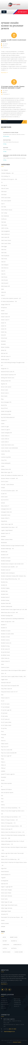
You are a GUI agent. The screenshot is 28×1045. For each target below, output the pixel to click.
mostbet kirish (4, 594)
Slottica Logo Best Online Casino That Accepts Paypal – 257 (12, 855)
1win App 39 (4, 185)
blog (2, 399)
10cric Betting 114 (5, 176)
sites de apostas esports (7, 792)
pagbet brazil (4, 679)
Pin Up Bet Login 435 (6, 710)
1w (2, 182)
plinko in (3, 762)
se (1, 786)
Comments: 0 (6, 47)
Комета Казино (5, 923)
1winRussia (3, 219)
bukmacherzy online (6, 414)
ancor (4, 937)
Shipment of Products (6, 789)
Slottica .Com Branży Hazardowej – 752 (10, 807)
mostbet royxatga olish (7, 615)
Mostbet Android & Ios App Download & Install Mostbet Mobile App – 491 (12, 547)
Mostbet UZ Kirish (5, 637)
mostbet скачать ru (6, 643)
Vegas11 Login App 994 (6, 886)
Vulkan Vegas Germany (6, 908)
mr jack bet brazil (5, 652)
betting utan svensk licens (7, 377)
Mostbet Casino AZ (5, 570)
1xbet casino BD (5, 237)
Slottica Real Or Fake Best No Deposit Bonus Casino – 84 (14, 864)
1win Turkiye (4, 213)
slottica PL (14, 948)
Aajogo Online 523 (5, 304)
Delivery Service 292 (6, 469)
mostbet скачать (5, 640)
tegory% (3, 877)
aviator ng (3, 332)
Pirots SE (3, 740)
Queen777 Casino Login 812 (8, 774)
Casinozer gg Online (6, 457)
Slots (2, 798)
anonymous (4, 307)
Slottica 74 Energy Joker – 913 (8, 823)
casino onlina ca (5, 435)
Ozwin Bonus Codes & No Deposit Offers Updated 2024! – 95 (13, 672)
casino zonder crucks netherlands (9, 448)
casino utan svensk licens (7, 445)
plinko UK (3, 765)
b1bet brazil (4, 338)
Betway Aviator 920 (6, 380)
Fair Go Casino (4, 481)
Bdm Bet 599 (4, 353)
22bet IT (3, 295)
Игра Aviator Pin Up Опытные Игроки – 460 (12, 917)
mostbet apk (4, 551)
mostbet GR (4, 585)
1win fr (3, 203)
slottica (3, 804)
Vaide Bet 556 (4, 883)
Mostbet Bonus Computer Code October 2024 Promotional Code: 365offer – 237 (12, 565)
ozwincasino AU (17, 944)
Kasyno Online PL (5, 518)
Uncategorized (4, 880)
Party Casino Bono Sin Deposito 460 (10, 685)
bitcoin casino (4, 390)
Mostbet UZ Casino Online (7, 633)
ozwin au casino (5, 667)
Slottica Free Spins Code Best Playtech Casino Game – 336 (14, 849)
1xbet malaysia (4, 264)
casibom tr (4, 420)
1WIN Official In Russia (6, 209)
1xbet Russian (4, 280)
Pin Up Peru (4, 728)
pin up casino (4, 716)
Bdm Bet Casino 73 (5, 356)
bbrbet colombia (5, 347)
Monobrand (4, 542)
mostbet (5, 941)
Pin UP (2, 701)
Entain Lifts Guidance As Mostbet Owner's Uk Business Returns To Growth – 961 (12, 477)
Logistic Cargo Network (6, 530)
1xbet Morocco (4, 268)
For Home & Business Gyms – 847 (9, 490)
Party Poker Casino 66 (6, 688)
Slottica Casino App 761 (6, 829)
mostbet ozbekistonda (6, 606)
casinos (3, 454)
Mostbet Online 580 (6, 603)
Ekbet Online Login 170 (6, 472)
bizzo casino (4, 396)
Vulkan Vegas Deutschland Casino (9, 905)
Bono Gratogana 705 (6, 402)
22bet (2, 289)
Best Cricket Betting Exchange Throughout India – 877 (13, 364)
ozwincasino (6, 944)
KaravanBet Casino (5, 515)
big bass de (4, 383)
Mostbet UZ (4, 627)
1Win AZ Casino (5, 188)
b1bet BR (3, 335)
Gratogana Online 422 (6, 512)
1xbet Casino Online (6, 243)
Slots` (2, 801)
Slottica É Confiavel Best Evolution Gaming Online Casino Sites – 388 (13, 837)
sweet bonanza (5, 871)
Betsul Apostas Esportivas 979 (8, 374)
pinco (2, 731)
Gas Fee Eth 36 (4, 499)
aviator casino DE (5, 316)
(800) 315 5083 (12, 1029)
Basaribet (3, 344)
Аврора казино (6, 952)
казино (3, 920)
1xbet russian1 (4, 283)
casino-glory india (5, 451)
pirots (2, 737)
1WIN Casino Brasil (5, 197)
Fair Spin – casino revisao (7, 484)
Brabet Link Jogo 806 (6, 411)
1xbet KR (3, 261)
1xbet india (3, 252)
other (2, 664)
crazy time (4, 460)
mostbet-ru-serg (5, 646)
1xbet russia (4, 277)
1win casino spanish (6, 200)
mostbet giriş (4, 582)
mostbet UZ (14, 941)
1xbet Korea (4, 258)
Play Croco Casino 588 (6, 749)
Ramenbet (3, 777)
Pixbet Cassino (4, 743)
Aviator (3, 310)
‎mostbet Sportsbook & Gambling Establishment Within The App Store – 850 (12, 620)
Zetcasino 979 (4, 914)
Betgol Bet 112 (4, 368)
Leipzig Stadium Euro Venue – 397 (9, 527)
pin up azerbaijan (5, 707)
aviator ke (3, 326)
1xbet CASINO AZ (5, 234)
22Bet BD (3, 292)
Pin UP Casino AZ (5, 719)
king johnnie (4, 521)
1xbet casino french (6, 240)
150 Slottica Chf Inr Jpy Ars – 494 (9, 179)
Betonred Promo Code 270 (7, 371)
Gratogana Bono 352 (6, 509)
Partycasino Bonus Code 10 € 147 (9, 691)
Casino (2, 423)
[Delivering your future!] (14, 4)
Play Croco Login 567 (6, 756)
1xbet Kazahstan (5, 255)
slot (2, 795)
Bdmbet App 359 (5, 359)
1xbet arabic (4, 225)
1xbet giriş (3, 249)
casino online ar (5, 438)
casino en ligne (5, 426)
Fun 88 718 (3, 493)
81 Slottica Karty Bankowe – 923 (9, 301)
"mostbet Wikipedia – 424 (7, 173)
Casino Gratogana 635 (6, 432)
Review (3, 780)
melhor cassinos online (6, 539)
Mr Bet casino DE (5, 649)
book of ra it (4, 408)
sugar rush (4, 868)
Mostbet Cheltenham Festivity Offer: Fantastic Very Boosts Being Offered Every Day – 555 (13, 577)
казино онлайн (19, 952)
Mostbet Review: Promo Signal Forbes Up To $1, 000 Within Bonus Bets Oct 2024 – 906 (14, 611)
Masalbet (3, 536)
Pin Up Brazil (4, 713)
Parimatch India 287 (6, 682)
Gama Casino (4, 496)
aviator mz (3, 329)
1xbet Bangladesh (5, 231)
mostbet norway (5, 600)
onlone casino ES (5, 661)
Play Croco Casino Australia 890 (9, 752)
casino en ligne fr (5, 429)
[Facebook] (6, 989)
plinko (2, 759)
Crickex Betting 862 (5, 463)
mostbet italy (4, 591)
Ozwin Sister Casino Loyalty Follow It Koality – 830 (13, 676)
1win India (3, 206)
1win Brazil (3, 194)
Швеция (3, 926)
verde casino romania (6, 896)
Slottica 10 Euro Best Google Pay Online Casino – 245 (13, 812)
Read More (4, 72)
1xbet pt (3, 271)
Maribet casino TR (5, 533)
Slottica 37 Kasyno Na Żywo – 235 (9, 820)
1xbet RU (3, 274)
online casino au (5, 658)
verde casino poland (6, 893)
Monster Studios (17, 1042)
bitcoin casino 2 (5, 393)
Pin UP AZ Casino (5, 704)
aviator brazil (4, 313)
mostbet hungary (5, 588)
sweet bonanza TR (5, 874)
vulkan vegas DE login (6, 902)
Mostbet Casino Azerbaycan (8, 573)
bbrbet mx (3, 350)
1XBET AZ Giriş (4, 228)
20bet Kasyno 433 (5, 286)
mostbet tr (4, 624)
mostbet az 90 (4, 554)
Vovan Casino (4, 899)
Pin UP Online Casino (6, 725)
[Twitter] (2, 989)
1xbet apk (3, 222)
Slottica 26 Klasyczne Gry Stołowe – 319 (11, 817)
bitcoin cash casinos (6, 387)
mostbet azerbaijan (6, 560)
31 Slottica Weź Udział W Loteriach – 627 (11, 298)
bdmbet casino (13, 937)
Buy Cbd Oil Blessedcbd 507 (8, 417)
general (4, 45)
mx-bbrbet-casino (5, 655)
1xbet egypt (4, 246)
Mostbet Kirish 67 (5, 597)
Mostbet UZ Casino (5, 630)
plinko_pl (3, 768)
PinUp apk (3, 734)
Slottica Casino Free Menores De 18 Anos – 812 (12, 832)
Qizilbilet (3, 771)
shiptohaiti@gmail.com (9, 1031)
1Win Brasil (3, 191)
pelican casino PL (5, 698)
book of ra (4, 405)
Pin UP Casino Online (6, 722)
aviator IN (3, 322)
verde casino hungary (6, 889)
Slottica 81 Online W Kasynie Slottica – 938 (11, 826)
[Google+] (9, 989)
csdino (2, 466)
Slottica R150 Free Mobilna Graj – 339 (10, 859)
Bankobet (3, 341)
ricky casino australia (6, 783)
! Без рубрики (4, 170)
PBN (2, 694)
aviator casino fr (5, 319)
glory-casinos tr (5, 506)
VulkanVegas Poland (6, 911)
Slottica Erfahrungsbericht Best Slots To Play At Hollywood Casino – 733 (12, 843)
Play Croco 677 (4, 746)
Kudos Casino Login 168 (7, 524)
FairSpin (3, 487)
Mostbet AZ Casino (5, 557)
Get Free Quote (22, 12)
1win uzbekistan (5, 216)
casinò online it (5, 442)
